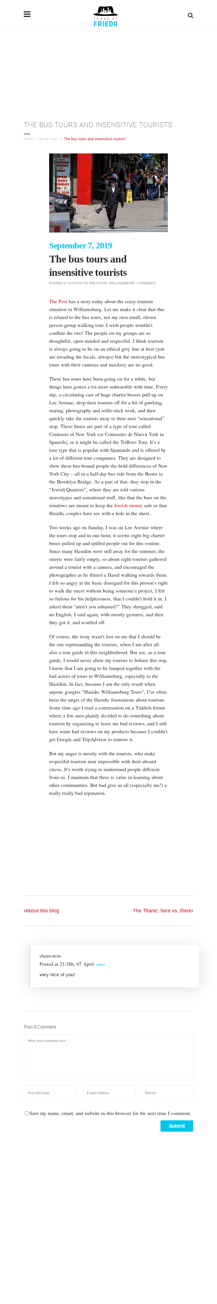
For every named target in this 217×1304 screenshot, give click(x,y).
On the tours (48, 139)
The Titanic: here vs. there (162, 911)
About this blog (42, 911)
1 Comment (145, 283)
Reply (101, 965)
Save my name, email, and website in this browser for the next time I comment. (110, 1113)
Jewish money (128, 505)
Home (28, 139)
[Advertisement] (108, 70)
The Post (58, 301)
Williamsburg (122, 283)
